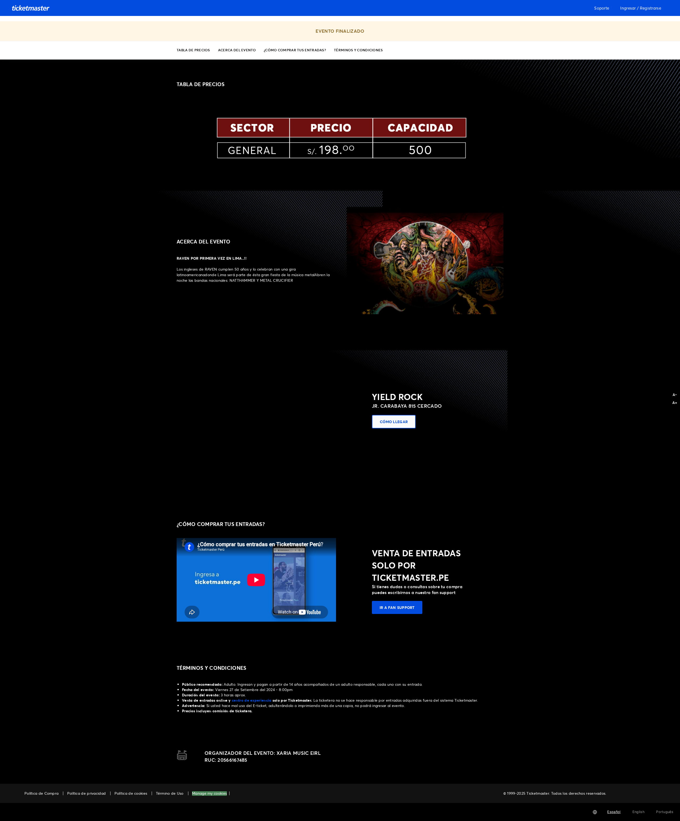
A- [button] (675, 394)
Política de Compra (41, 793)
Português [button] (664, 812)
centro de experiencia (251, 700)
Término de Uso (170, 793)
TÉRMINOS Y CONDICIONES (358, 50)
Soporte (601, 8)
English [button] (638, 812)
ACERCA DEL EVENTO (237, 50)
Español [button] (613, 812)
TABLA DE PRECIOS (193, 50)
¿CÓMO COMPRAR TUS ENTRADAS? (295, 50)
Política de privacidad (86, 793)
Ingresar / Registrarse (640, 8)
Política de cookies (130, 793)
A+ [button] (674, 402)
